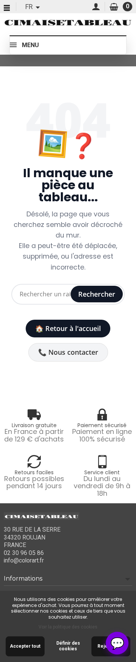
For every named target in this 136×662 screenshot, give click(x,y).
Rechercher (96, 294)
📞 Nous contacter (68, 352)
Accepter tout (25, 646)
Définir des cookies (68, 646)
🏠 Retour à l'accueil (68, 328)
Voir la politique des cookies (68, 627)
